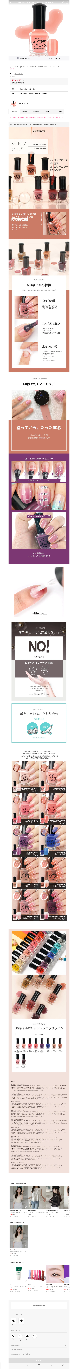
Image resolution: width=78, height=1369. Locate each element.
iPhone (13, 1325)
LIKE (51, 1367)
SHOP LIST (26, 1367)
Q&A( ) (47, 111)
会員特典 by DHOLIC (39, 1305)
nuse (29, 1284)
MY (63, 1367)
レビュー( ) (36, 111)
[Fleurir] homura (32, 1210)
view (65, 104)
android (21, 1325)
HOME (39, 1367)
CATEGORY (14, 1367)
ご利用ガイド (58, 111)
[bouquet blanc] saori (15, 1210)
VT (10, 1284)
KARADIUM (49, 1284)
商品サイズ (25, 111)
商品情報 (14, 111)
